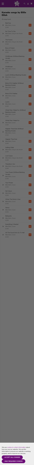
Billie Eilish (8, 25)
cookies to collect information (16, 447)
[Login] (28, 3)
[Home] (17, 3)
